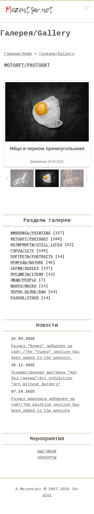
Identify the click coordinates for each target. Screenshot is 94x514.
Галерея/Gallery (56, 54)
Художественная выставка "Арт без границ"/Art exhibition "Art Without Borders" (44, 378)
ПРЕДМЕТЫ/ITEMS (26, 274)
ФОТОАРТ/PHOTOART (29, 239)
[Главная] (30, 15)
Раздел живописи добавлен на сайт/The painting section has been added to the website (45, 405)
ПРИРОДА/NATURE (26, 263)
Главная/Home (18, 54)
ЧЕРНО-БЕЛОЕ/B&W (28, 292)
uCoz (47, 495)
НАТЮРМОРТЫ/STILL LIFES (36, 245)
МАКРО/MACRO (23, 286)
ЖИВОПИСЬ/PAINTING (30, 233)
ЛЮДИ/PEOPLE (23, 280)
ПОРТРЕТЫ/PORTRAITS (31, 257)
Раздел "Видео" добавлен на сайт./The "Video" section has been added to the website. (45, 352)
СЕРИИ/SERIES (24, 268)
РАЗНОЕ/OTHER (24, 298)
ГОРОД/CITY (22, 251)
